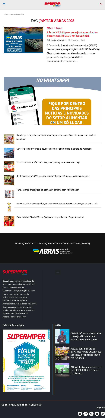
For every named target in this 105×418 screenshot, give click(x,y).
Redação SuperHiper (57, 40)
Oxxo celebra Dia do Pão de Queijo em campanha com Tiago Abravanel (50, 217)
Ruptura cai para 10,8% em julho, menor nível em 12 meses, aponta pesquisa (53, 176)
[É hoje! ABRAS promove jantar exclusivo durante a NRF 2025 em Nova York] (23, 40)
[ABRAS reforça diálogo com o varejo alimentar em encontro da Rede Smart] (62, 336)
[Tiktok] (103, 414)
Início (6, 15)
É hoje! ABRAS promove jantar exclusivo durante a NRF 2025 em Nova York (72, 34)
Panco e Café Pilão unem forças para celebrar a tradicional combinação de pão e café (57, 203)
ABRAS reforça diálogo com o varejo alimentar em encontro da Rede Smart (86, 336)
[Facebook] (91, 414)
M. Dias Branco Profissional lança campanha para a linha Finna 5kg (48, 162)
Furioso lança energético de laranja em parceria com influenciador (48, 190)
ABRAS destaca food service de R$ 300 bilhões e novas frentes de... (86, 370)
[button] (52, 101)
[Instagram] (85, 414)
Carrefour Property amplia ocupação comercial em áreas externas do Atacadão (54, 149)
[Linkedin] (80, 414)
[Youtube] (97, 414)
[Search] (100, 4)
